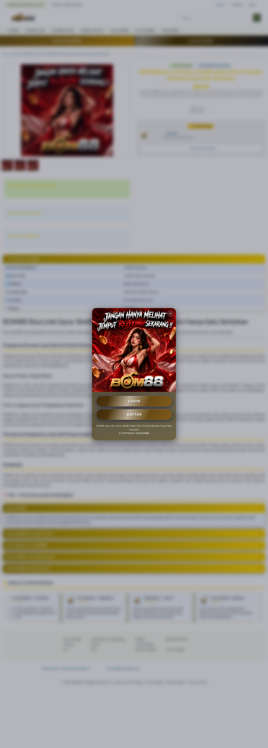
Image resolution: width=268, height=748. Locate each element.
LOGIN (134, 401)
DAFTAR (134, 414)
